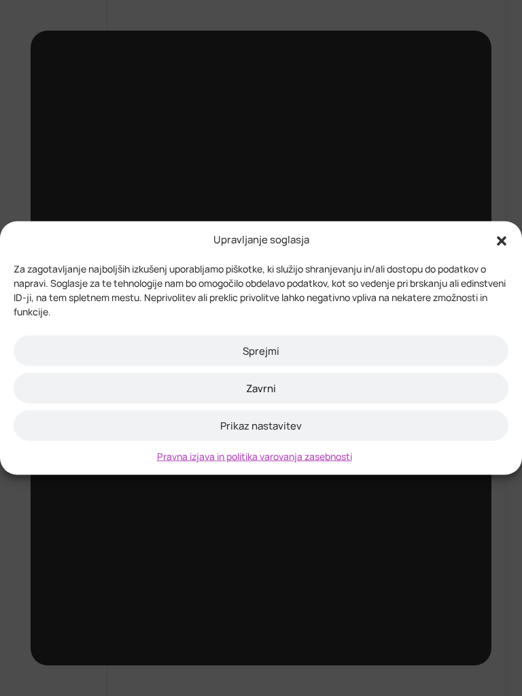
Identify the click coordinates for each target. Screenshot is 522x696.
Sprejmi (261, 350)
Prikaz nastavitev (261, 425)
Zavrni (261, 388)
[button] (501, 240)
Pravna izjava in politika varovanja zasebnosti (254, 456)
